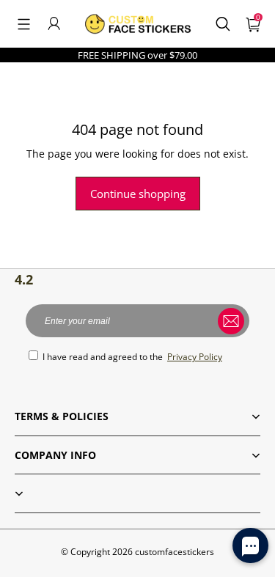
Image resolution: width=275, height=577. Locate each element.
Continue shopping (138, 193)
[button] (24, 23)
